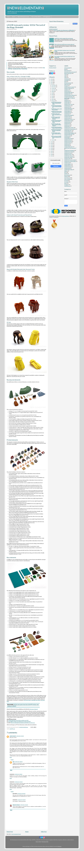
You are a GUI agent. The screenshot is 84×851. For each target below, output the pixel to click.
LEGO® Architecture (68, 88)
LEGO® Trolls (67, 162)
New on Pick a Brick (36, 16)
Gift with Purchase (67, 82)
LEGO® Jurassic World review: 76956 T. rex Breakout (55, 118)
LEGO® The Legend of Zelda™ (70, 161)
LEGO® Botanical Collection (69, 95)
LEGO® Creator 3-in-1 (68, 104)
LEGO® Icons (12, 728)
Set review (66, 181)
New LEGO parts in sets (23, 16)
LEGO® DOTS (67, 107)
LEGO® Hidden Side (68, 120)
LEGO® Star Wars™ (68, 154)
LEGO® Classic (67, 101)
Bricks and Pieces (65, 216)
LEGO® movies (67, 135)
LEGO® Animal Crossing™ (69, 87)
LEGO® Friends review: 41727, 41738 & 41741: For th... (56, 133)
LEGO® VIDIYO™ (67, 165)
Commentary (66, 78)
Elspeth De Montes (16, 804)
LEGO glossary (46, 16)
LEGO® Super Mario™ (68, 157)
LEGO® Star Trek (67, 153)
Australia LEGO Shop (17, 68)
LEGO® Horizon (67, 122)
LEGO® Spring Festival (68, 151)
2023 (52, 83)
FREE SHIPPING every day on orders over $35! (18, 720)
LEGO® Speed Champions (69, 150)
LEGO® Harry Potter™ (68, 119)
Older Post (44, 831)
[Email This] (31, 727)
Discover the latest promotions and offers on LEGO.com (23, 722)
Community (66, 80)
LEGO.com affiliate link (12, 13)
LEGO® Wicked (67, 168)
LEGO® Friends (67, 118)
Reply (11, 757)
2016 (52, 151)
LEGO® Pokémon (67, 142)
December (54, 85)
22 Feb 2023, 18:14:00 (18, 774)
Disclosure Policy (45, 841)
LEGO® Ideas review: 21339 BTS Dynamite (56, 109)
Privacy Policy (38, 841)
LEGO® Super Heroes (68, 155)
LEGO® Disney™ (67, 105)
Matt (13, 761)
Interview (66, 85)
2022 (52, 141)
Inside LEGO (66, 84)
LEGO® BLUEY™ (67, 93)
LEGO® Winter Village (68, 169)
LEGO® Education (67, 112)
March (53, 99)
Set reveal (66, 180)
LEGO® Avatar (67, 91)
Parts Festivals (67, 177)
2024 (52, 82)
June (52, 94)
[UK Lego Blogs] (54, 229)
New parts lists (67, 175)
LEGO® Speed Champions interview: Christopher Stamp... (56, 130)
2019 (52, 146)
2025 (52, 80)
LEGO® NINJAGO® (68, 138)
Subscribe (55, 166)
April (53, 97)
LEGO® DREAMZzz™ (68, 108)
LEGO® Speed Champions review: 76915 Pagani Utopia (56, 121)
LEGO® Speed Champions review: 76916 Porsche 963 (56, 128)
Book (65, 69)
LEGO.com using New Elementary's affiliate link (64, 30)
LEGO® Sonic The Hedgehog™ (70, 148)
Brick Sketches (67, 70)
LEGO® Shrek (67, 145)
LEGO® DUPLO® (67, 109)
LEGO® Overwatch (68, 141)
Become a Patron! (34, 709)
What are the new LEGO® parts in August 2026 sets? (64, 44)
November (54, 86)
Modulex (66, 173)
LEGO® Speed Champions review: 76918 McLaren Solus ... (56, 103)
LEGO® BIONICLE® (68, 92)
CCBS (65, 76)
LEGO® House (67, 123)
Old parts (66, 176)
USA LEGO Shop (27, 700)
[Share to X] (33, 727)
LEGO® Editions (67, 111)
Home (8, 16)
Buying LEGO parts (68, 73)
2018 (52, 148)
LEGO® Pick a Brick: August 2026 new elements (63, 38)
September (54, 89)
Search (13, 16)
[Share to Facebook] (34, 727)
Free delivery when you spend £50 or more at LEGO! (19, 721)
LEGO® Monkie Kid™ (68, 134)
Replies (12, 759)
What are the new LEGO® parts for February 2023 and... (56, 137)
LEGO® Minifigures (68, 131)
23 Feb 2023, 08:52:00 (21, 793)
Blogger (59, 846)
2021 (52, 143)
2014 (52, 154)
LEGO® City (66, 100)
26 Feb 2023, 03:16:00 (19, 761)
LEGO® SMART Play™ (68, 146)
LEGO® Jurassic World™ (69, 127)
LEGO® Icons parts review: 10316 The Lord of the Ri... (56, 112)
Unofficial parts (67, 186)
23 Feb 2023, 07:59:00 (19, 781)
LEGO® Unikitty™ (67, 164)
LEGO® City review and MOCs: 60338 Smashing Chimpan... (56, 124)
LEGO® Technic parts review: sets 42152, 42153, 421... (56, 114)
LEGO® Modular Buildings (69, 133)
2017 (52, 149)
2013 (52, 155)
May (52, 96)
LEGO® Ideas (67, 126)
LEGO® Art (66, 89)
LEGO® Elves (67, 113)
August (53, 91)
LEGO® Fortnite (67, 116)
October (53, 88)
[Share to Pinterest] (35, 727)
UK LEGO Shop (24, 68)
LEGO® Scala (67, 144)
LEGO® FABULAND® (68, 115)
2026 (52, 79)
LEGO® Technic (67, 158)
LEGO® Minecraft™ (68, 130)
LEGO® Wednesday (68, 166)
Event (65, 81)
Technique (66, 184)
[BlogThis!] (32, 727)
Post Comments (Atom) (16, 834)
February (53, 100)
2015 (52, 152)
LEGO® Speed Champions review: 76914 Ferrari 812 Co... (56, 106)
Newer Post (10, 831)
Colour (65, 77)
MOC (65, 172)
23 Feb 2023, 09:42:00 (22, 799)
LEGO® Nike (66, 137)
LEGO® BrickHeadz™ (68, 96)
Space (65, 183)
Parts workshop (67, 179)
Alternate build (67, 67)
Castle (65, 74)
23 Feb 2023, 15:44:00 (24, 804)
